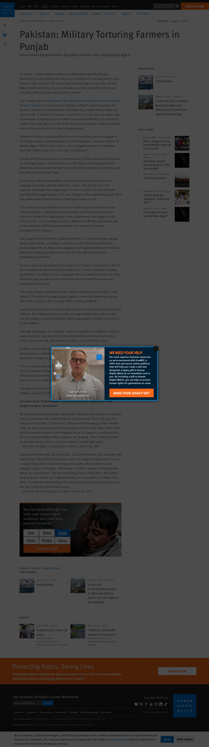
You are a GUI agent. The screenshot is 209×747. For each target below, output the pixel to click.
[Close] (155, 348)
